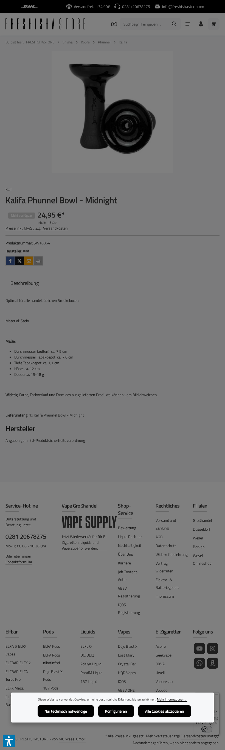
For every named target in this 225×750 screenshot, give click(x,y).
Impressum (165, 596)
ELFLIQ (86, 646)
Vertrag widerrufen (164, 567)
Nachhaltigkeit (129, 545)
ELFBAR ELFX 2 (18, 663)
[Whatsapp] (199, 663)
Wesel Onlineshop (202, 559)
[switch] (206, 729)
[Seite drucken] (38, 261)
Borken (199, 547)
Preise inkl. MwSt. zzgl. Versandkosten (36, 228)
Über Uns (125, 554)
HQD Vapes (127, 672)
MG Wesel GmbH (72, 739)
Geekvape (163, 655)
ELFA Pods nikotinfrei (51, 659)
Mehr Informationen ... (172, 699)
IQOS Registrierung (129, 608)
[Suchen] (114, 24)
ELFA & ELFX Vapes (15, 650)
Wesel (198, 538)
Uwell (160, 672)
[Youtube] (199, 648)
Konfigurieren (116, 711)
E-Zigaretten (169, 631)
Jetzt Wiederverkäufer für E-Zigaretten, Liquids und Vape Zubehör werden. (84, 542)
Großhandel (202, 520)
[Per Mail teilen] (28, 261)
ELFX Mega (14, 688)
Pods (48, 631)
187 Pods (50, 688)
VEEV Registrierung (129, 592)
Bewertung (127, 528)
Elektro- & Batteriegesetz (167, 583)
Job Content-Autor (128, 575)
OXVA (160, 664)
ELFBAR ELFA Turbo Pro (16, 675)
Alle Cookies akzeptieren (164, 711)
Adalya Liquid (90, 664)
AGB (159, 537)
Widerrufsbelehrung (172, 554)
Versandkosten (193, 736)
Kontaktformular (18, 562)
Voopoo (161, 690)
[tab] (24, 283)
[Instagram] (212, 648)
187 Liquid (88, 681)
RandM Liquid (91, 672)
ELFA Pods (51, 646)
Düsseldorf (201, 529)
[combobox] (144, 24)
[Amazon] (212, 663)
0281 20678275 (25, 536)
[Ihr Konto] (201, 24)
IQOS (122, 681)
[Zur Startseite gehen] (45, 23)
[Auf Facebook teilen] (10, 261)
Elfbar (11, 631)
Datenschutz (166, 545)
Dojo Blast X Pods (53, 675)
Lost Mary (126, 655)
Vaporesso (164, 681)
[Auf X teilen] (19, 261)
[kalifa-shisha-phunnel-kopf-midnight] (112, 112)
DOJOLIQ (87, 655)
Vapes (124, 631)
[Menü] (188, 24)
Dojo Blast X (127, 646)
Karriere (124, 563)
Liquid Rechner (130, 536)
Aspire (161, 646)
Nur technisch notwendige (65, 711)
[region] (112, 112)
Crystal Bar (127, 664)
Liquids (87, 631)
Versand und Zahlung (166, 524)
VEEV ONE (126, 690)
